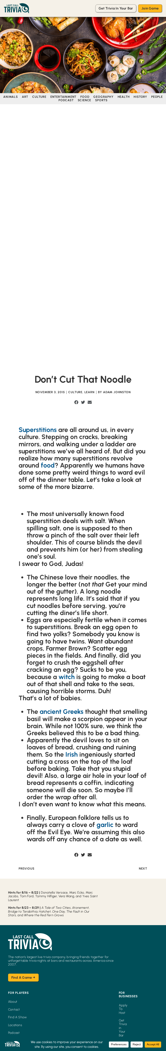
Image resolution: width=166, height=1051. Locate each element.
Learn (89, 392)
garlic (104, 825)
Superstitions (38, 430)
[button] (76, 402)
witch (67, 677)
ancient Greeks (61, 711)
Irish (71, 754)
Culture (75, 392)
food (48, 465)
